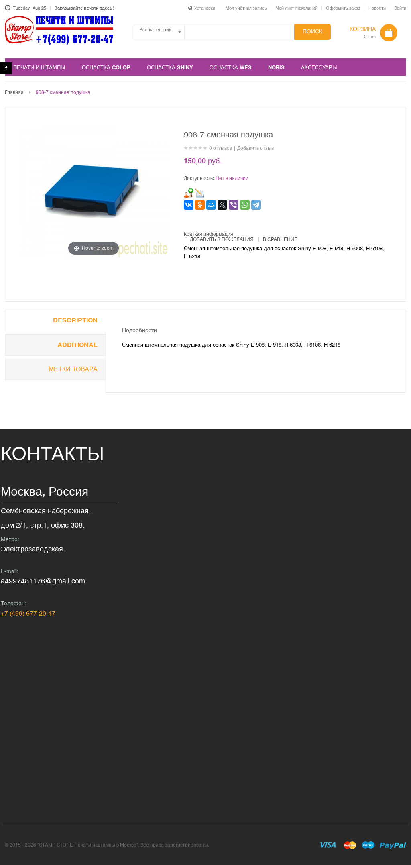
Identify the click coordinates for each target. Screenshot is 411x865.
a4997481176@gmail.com (43, 581)
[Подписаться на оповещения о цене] (199, 193)
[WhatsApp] (245, 205)
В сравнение (280, 239)
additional (77, 344)
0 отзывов (220, 148)
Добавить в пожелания (222, 239)
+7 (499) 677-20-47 (28, 613)
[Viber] (233, 205)
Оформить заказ (343, 8)
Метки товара (73, 369)
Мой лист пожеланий (296, 8)
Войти (400, 8)
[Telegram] (256, 205)
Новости (377, 8)
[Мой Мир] (211, 205)
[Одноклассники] (200, 205)
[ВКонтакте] (188, 205)
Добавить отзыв (255, 148)
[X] (222, 205)
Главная (14, 92)
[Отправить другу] (188, 193)
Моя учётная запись (246, 8)
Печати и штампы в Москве (59, 35)
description (75, 320)
